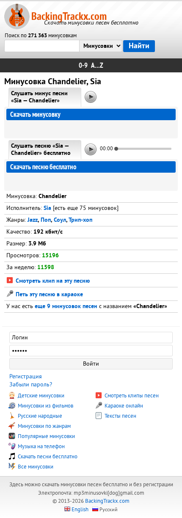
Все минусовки (35, 467)
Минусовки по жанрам (44, 426)
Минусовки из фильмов (45, 406)
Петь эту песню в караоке (48, 294)
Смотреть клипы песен (131, 396)
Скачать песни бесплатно (47, 457)
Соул (60, 220)
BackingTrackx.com (69, 16)
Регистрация (25, 376)
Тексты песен (119, 416)
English (80, 509)
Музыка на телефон (41, 446)
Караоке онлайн (123, 406)
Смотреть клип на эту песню (52, 281)
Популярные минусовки (46, 436)
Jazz (33, 220)
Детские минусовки (40, 396)
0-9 (83, 65)
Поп (46, 220)
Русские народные (39, 416)
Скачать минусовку (35, 114)
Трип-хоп (80, 220)
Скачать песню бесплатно (43, 167)
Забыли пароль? (30, 384)
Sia (47, 208)
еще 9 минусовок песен (66, 306)
